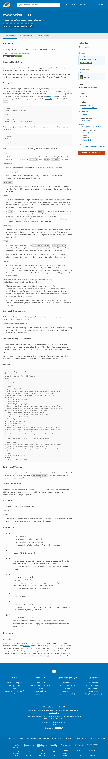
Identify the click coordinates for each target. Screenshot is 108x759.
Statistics (41, 688)
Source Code (12, 54)
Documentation (23, 54)
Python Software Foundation (53, 719)
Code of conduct (93, 688)
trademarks (73, 716)
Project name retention (13, 691)
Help (67, 4)
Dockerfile (48, 99)
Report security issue (93, 685)
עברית (90, 738)
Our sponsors (41, 694)
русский (84, 738)
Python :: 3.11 (86, 140)
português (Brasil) (36, 738)
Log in (92, 4)
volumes (22, 265)
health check (47, 286)
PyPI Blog (40, 683)
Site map (54, 724)
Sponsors (82, 4)
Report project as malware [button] (91, 153)
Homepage (85, 47)
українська (46, 738)
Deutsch (60, 738)
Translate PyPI (66, 688)
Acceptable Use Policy (92, 694)
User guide (13, 688)
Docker (31, 49)
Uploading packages (13, 685)
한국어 (103, 738)
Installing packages (13, 683)
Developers (86, 120)
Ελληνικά (53, 738)
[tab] (10, 36)
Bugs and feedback (67, 683)
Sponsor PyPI (67, 691)
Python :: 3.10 (86, 137)
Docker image (51, 96)
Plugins (84, 114)
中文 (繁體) (76, 738)
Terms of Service (93, 683)
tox (5, 49)
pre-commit (26, 646)
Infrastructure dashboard (40, 685)
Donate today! (54, 713)
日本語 (27, 738)
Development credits (66, 694)
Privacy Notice (93, 691)
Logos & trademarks (41, 691)
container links (24, 245)
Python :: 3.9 (86, 135)
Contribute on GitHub (66, 685)
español (15, 738)
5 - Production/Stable (89, 108)
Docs (74, 4)
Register (100, 4)
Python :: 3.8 (86, 133)
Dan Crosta (91, 88)
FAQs (14, 694)
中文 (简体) (67, 738)
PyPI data (82, 56)
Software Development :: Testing (93, 146)
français (21, 738)
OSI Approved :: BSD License (92, 127)
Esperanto (96, 738)
